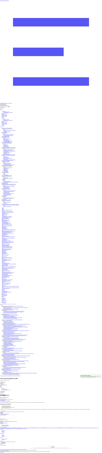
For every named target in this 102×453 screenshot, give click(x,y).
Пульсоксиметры (9, 375)
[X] (4, 395)
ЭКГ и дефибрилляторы (5, 255)
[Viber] (5, 395)
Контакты (3, 117)
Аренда (3, 116)
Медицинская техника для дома (6, 283)
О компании (3, 290)
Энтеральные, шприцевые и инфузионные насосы (9, 267)
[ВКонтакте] (0, 395)
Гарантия (3, 439)
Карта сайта (3, 436)
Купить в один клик (6, 397)
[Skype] (7, 395)
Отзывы (3, 435)
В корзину (1, 397)
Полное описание (2, 391)
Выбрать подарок (2, 400)
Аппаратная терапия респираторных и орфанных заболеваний (10, 287)
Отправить (2, 422)
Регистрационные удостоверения (8, 112)
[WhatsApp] (6, 395)
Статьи (3, 121)
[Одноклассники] (1, 395)
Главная (1, 375)
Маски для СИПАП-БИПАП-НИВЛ (7, 225)
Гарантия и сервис (4, 115)
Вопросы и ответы (4, 114)
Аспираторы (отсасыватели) (6, 244)
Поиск (9, 106)
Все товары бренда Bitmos (5, 425)
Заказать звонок (2, 107)
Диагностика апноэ (4, 113)
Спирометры (3, 262)
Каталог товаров (5, 375)
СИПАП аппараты (4, 215)
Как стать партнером (6, 111)
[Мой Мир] (3, 395)
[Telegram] (8, 395)
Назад (4, 129)
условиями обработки (8, 421)
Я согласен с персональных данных (9, 421)
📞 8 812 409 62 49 (2, 104)
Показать (2, 413)
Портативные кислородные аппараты (7, 211)
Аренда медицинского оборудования (7, 248)
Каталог (1, 126)
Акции (3, 431)
